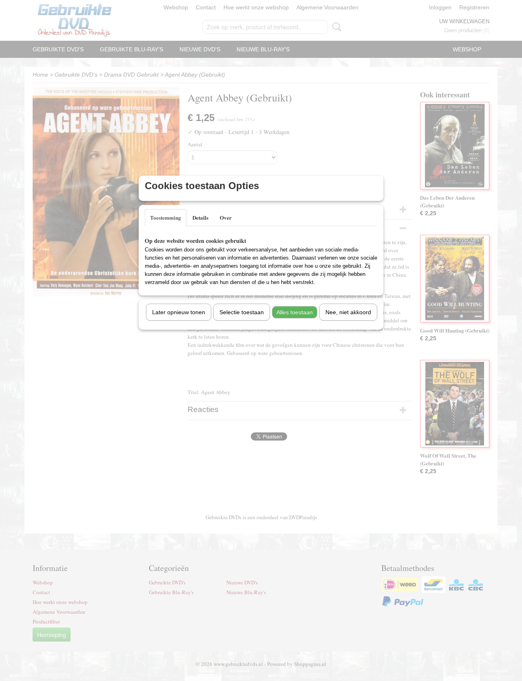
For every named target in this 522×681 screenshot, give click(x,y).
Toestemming (165, 217)
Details (200, 217)
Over (226, 217)
